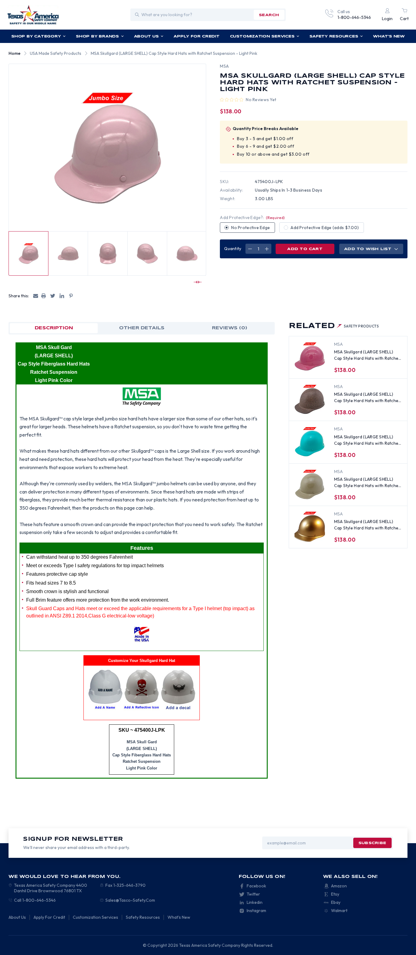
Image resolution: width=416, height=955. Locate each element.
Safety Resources (333, 36)
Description (54, 328)
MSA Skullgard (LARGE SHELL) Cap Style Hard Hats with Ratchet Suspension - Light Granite (367, 397)
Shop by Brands (97, 36)
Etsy (335, 894)
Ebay (335, 902)
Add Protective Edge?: (252, 217)
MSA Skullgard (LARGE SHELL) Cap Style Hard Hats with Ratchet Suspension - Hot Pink (367, 355)
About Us (146, 36)
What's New (389, 36)
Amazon (339, 886)
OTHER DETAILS (141, 328)
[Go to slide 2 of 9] (196, 282)
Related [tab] (334, 326)
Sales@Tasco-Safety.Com (130, 900)
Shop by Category (36, 36)
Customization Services (262, 36)
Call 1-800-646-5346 (35, 900)
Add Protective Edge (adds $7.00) (325, 227)
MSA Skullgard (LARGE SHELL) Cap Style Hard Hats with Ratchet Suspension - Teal (367, 440)
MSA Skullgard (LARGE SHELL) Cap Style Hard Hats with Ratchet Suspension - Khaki (367, 482)
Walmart (339, 910)
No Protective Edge (250, 227)
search (269, 15)
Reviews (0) (229, 328)
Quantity (232, 248)
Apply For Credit (196, 36)
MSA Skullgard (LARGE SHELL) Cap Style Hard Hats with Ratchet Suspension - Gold (367, 525)
